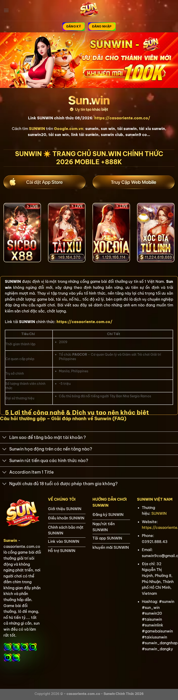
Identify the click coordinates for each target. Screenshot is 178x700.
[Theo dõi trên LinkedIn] (33, 647)
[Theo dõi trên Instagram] (8, 647)
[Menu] (6, 10)
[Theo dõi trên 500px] (16, 657)
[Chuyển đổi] (4, 438)
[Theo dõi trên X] (16, 647)
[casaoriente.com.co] (89, 10)
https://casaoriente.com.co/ (122, 118)
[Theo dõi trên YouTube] (8, 657)
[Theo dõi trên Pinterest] (24, 647)
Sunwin (10, 540)
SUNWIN (159, 513)
